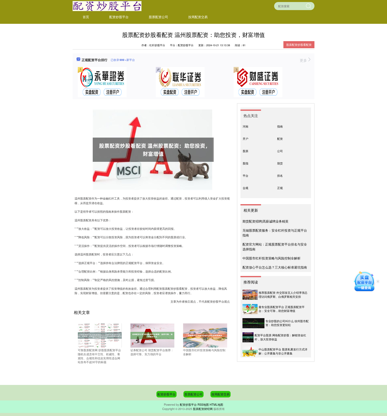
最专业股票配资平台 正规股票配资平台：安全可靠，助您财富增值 (282, 309)
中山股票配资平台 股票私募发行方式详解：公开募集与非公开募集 (283, 351)
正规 (280, 188)
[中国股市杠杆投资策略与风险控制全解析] (205, 335)
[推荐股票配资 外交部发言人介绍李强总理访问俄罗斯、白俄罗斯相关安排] (250, 295)
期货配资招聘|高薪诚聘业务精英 (265, 221)
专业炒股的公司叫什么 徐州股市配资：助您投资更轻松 (287, 323)
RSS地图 (203, 404)
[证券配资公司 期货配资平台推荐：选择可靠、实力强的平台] (152, 335)
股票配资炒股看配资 (299, 45)
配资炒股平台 (119, 17)
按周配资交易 (198, 17)
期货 (280, 163)
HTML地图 (216, 404)
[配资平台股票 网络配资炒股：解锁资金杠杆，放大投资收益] (248, 337)
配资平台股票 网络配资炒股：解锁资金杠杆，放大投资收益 (280, 337)
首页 (86, 17)
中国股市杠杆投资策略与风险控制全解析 (271, 258)
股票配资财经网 (203, 409)
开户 (245, 139)
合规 (245, 188)
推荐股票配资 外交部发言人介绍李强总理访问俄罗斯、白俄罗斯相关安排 (283, 295)
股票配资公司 (158, 17)
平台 (245, 176)
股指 (245, 163)
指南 (280, 126)
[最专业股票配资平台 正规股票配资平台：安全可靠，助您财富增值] (250, 309)
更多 (304, 60)
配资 (280, 139)
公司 (280, 151)
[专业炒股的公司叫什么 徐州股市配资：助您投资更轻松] (253, 323)
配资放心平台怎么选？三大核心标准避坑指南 (274, 267)
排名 (280, 176)
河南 (245, 126)
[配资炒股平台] (107, 6)
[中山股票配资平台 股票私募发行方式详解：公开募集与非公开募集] (250, 351)
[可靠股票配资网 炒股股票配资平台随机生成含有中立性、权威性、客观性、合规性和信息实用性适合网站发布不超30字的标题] (100, 335)
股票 (245, 151)
